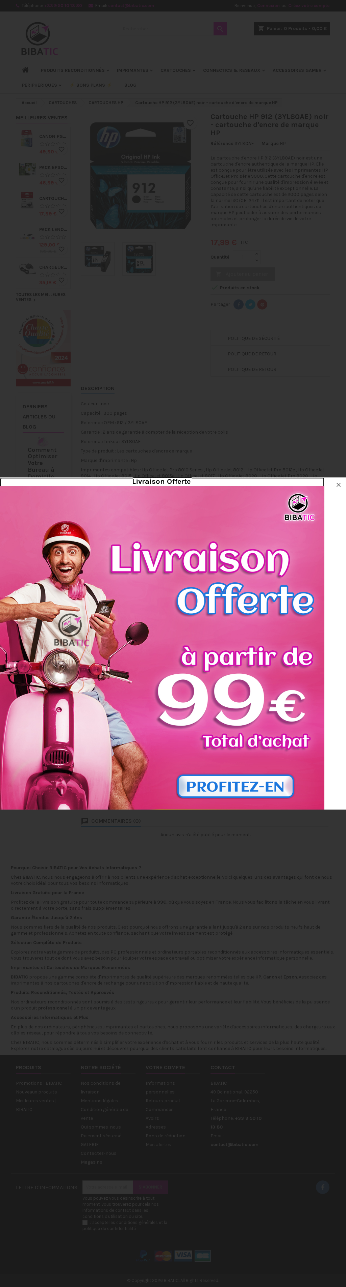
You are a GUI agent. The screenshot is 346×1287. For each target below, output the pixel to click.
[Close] (338, 484)
